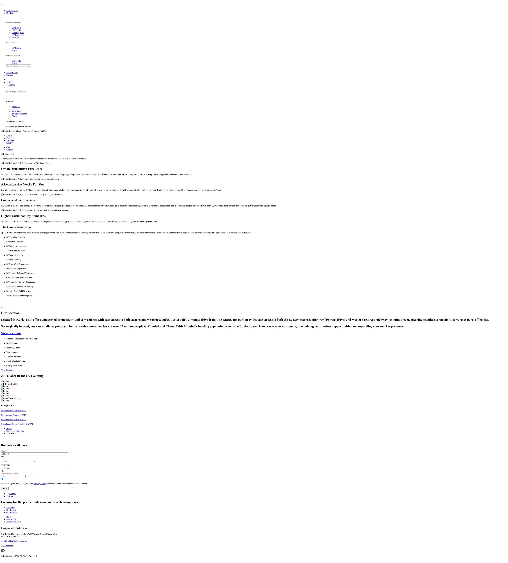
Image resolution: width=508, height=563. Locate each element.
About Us (16, 106)
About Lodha (12, 73)
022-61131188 (7, 545)
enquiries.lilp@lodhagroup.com (14, 541)
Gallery (9, 143)
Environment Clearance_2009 (13, 420)
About (9, 136)
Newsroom (11, 519)
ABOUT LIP (12, 11)
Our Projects (11, 512)
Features (9, 138)
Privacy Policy (40, 483)
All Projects (16, 111)
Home (9, 429)
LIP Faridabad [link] (18, 35)
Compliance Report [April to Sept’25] (17, 424)
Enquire (9, 150)
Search (11, 85)
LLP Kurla (16, 62)
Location (10, 140)
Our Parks (10, 13)
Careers (9, 75)
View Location (11, 333)
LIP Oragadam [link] (18, 32)
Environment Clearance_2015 (13, 415)
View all (15, 37)
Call (11, 82)
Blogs (14, 116)
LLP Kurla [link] (16, 30)
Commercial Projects (15, 431)
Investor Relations (19, 114)
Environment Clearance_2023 (13, 411)
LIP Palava (16, 49)
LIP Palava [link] (16, 28)
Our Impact (11, 510)
